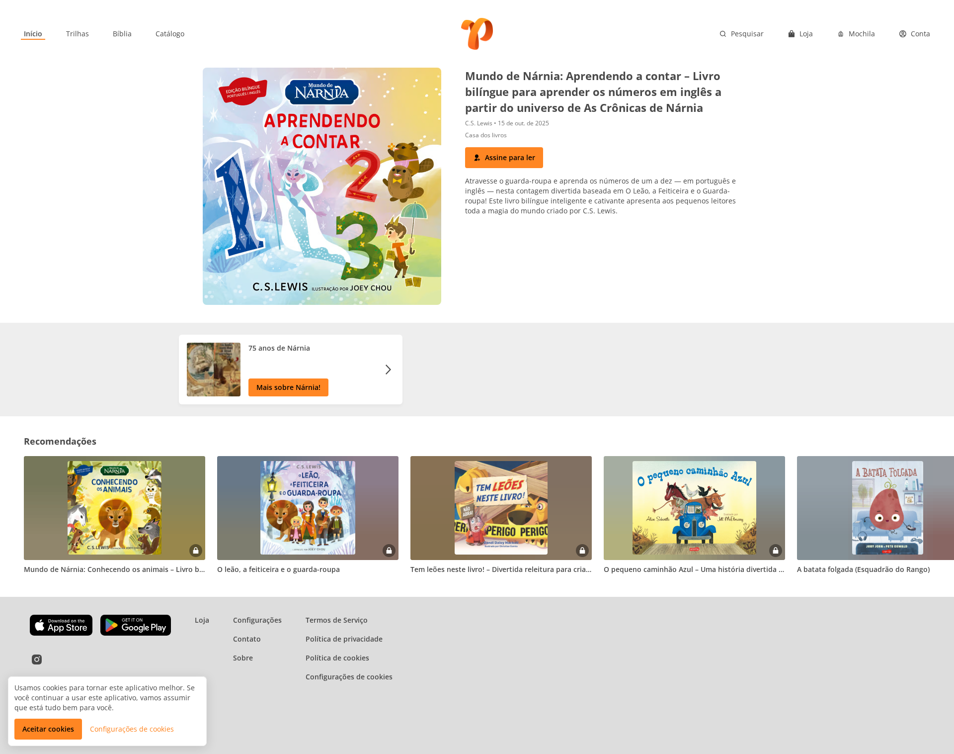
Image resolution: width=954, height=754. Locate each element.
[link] (33, 34)
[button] (504, 157)
